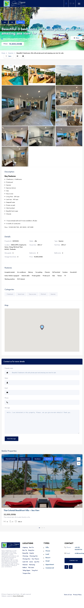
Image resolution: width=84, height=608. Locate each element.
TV (65, 276)
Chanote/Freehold (10, 459)
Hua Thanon (35, 559)
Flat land (43, 294)
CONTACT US (73, 560)
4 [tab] (44, 527)
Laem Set (25, 562)
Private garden (36, 276)
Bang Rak (25, 553)
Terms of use (68, 595)
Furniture (65, 272)
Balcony (30, 272)
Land (47, 554)
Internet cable (25, 276)
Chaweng (25, 556)
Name (6, 378)
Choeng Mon (26, 559)
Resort (48, 558)
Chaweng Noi (34, 556)
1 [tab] (39, 527)
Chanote (47, 272)
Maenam (25, 565)
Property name (9, 368)
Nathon (25, 567)
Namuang (32, 565)
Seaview (20, 22)
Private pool (46, 276)
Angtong (25, 547)
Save (9, 56)
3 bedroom (10, 294)
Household (73, 272)
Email (6, 388)
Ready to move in (25, 459)
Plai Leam (31, 567)
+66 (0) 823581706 (78, 548)
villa (12, 22)
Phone (6, 398)
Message (7, 408)
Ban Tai (25, 550)
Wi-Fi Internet (21, 279)
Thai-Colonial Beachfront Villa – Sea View (21, 510)
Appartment (50, 564)
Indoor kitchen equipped (12, 276)
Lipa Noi (36, 562)
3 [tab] (42, 527)
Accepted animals (10, 272)
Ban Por (31, 547)
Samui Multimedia (18, 596)
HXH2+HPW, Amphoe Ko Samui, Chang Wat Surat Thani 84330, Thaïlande (25, 39)
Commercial (50, 568)
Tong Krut (34, 570)
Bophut (32, 553)
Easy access (32, 294)
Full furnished (56, 272)
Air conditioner (21, 272)
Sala (53, 276)
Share (77, 38)
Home (3, 53)
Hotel (47, 561)
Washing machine (10, 279)
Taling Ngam (26, 570)
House (48, 551)
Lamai (31, 562)
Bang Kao (31, 550)
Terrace (59, 276)
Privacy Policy (77, 595)
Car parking (38, 272)
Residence (37, 459)
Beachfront (48, 459)
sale (5, 22)
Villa (47, 547)
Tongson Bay (26, 573)
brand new (21, 294)
